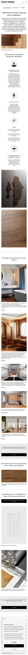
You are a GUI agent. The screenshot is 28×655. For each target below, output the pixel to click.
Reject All (14, 649)
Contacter (14, 454)
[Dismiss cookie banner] (23, 622)
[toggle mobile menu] (26, 2)
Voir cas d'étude (4, 412)
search (23, 2)
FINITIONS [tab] (22, 7)
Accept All (14, 645)
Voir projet (3, 310)
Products (3, 618)
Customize (14, 642)
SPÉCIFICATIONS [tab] (7, 7)
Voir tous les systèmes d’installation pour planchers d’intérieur (14, 501)
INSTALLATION (15, 7)
